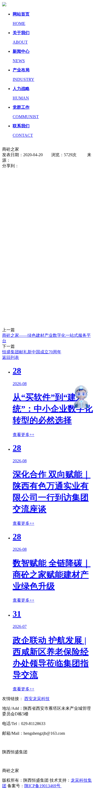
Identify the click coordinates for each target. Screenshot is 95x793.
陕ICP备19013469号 (42, 786)
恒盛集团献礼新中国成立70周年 (31, 352)
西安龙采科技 (37, 698)
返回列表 (10, 357)
